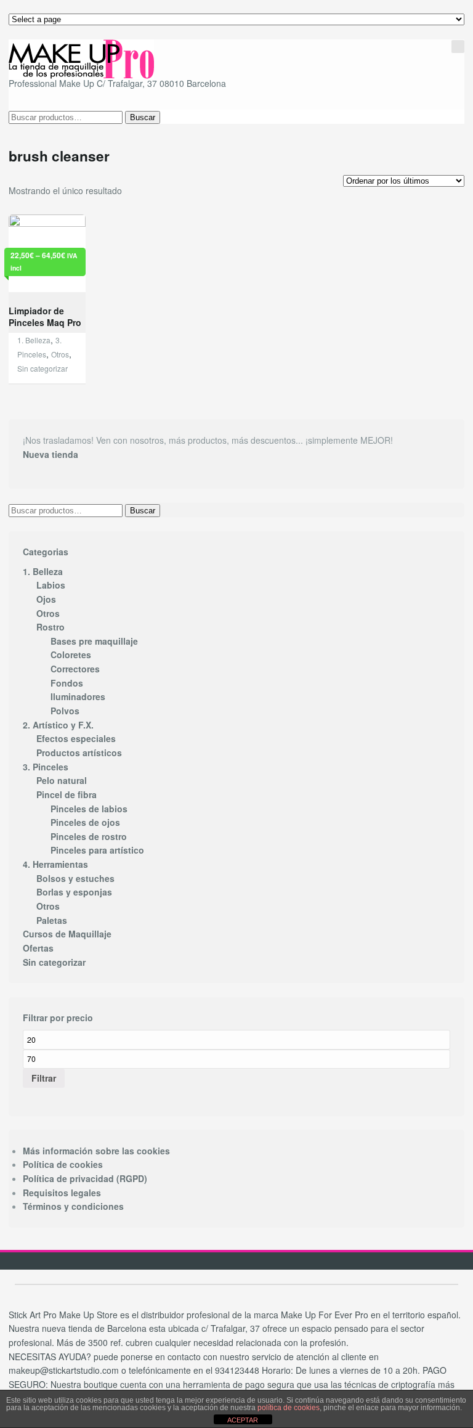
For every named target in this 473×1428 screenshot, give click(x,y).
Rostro (50, 627)
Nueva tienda (50, 454)
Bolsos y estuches (75, 878)
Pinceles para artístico (97, 850)
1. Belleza (34, 340)
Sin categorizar (42, 368)
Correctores (75, 669)
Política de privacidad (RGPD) (85, 1178)
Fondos (67, 683)
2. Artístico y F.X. (58, 725)
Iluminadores (78, 696)
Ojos (46, 599)
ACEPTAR (242, 1420)
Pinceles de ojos (85, 822)
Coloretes (71, 654)
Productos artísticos (79, 752)
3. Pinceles (45, 767)
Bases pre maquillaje (94, 641)
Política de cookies (63, 1164)
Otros (60, 354)
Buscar (142, 117)
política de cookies (288, 1407)
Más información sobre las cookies (96, 1150)
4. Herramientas (55, 864)
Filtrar (43, 1078)
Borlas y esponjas (74, 892)
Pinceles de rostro (89, 836)
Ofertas (38, 948)
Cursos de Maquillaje (67, 934)
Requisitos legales (62, 1192)
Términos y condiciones (73, 1206)
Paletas (51, 920)
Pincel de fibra (66, 794)
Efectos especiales (76, 738)
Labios (50, 585)
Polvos (65, 710)
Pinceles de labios (89, 808)
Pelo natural (61, 780)
